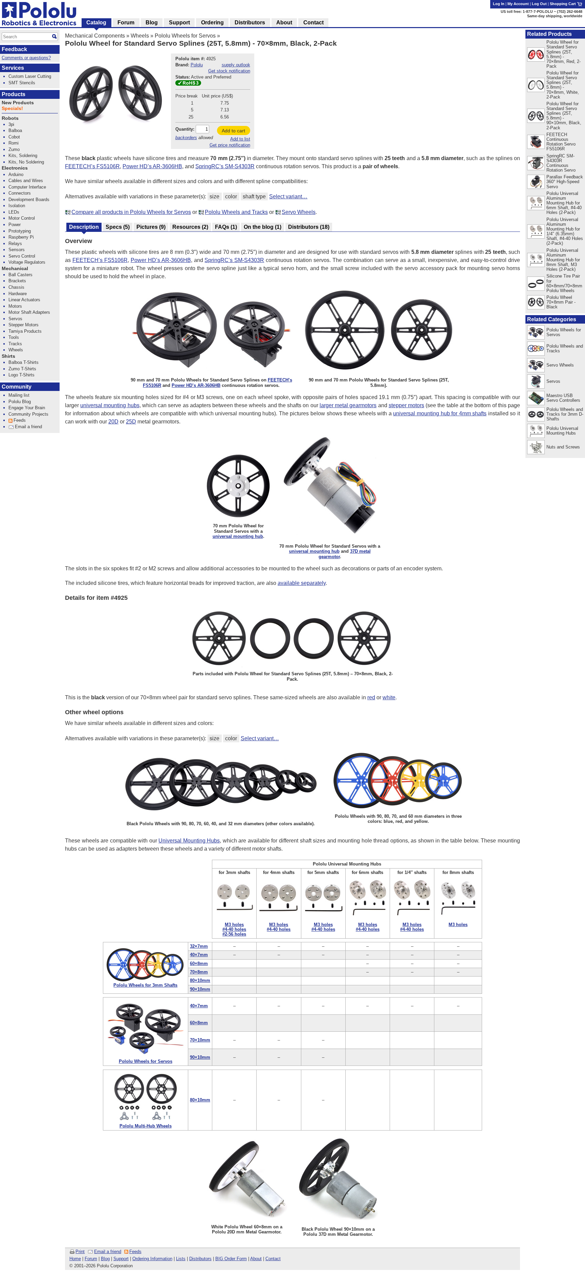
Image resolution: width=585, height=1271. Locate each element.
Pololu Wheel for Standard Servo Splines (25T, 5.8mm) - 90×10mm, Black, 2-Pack (563, 115)
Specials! (12, 108)
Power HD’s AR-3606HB (152, 166)
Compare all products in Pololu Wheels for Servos (131, 212)
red (371, 697)
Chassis (16, 287)
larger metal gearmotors (348, 405)
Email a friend (107, 1251)
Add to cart (233, 130)
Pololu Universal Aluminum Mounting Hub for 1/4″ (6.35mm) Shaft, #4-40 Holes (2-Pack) (564, 231)
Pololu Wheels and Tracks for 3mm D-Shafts (564, 414)
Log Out (539, 4)
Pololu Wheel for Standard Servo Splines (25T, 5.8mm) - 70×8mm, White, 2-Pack (562, 84)
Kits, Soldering (22, 155)
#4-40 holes (234, 929)
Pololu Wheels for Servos (185, 36)
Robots (10, 118)
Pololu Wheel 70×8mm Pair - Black (561, 302)
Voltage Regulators (26, 262)
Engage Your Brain (26, 407)
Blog (105, 1258)
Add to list (240, 138)
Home (75, 1258)
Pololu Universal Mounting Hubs (562, 431)
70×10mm (200, 1040)
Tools (13, 337)
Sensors (16, 249)
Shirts (8, 356)
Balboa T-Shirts (23, 362)
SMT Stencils (21, 82)
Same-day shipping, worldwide (554, 16)
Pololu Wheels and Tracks (236, 212)
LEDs (13, 212)
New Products (18, 102)
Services (13, 68)
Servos (553, 381)
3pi (11, 124)
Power (14, 224)
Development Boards (28, 199)
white (389, 697)
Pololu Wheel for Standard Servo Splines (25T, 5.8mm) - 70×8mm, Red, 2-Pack (563, 54)
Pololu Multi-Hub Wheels (146, 1125)
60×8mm (199, 963)
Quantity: (184, 129)
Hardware (17, 293)
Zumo (14, 149)
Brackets (17, 280)
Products (13, 94)
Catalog (96, 22)
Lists (181, 1258)
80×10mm (200, 980)
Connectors (19, 193)
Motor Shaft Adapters (29, 312)
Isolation (16, 205)
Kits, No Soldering (26, 162)
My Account (518, 4)
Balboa (15, 130)
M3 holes (234, 924)
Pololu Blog (19, 401)
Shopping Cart (563, 4)
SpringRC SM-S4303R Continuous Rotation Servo (561, 163)
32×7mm (199, 946)
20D (113, 421)
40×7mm (199, 954)
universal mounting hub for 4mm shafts (439, 413)
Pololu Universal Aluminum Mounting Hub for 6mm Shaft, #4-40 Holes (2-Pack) (564, 203)
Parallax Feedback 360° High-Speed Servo (564, 181)
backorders (186, 137)
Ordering (212, 22)
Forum (91, 1258)
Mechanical (15, 268)
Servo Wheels (299, 212)
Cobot (14, 136)
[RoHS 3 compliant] (188, 84)
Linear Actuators (24, 299)
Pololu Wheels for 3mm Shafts (145, 985)
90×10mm (200, 989)
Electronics (15, 168)
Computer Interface (27, 187)
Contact (273, 1258)
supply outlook (236, 64)
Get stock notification (229, 70)
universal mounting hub (238, 536)
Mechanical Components (95, 36)
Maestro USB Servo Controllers (563, 398)
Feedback (14, 49)
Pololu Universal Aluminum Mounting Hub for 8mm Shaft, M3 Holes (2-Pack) (563, 260)
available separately (302, 583)
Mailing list (18, 395)
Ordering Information (152, 1258)
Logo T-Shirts (21, 374)
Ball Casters (20, 274)
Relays (15, 243)
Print (80, 1251)
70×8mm (199, 971)
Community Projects (28, 414)
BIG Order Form (231, 1258)
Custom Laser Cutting (29, 76)
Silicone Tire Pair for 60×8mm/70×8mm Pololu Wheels (564, 283)
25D (131, 421)
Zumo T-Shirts (22, 368)
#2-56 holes (234, 934)
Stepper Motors (23, 324)
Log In (498, 4)
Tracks (15, 343)
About (256, 1258)
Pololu (197, 64)
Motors (15, 306)
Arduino (15, 174)
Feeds (135, 1251)
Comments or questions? (26, 57)
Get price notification (230, 145)
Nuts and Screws (563, 447)
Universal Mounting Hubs (189, 840)
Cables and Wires (25, 180)
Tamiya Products (25, 331)
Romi (13, 143)
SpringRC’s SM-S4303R (225, 166)
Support (121, 1258)
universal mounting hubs (109, 405)
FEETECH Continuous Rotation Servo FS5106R (561, 141)
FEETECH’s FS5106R (92, 166)
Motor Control (21, 218)
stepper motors (406, 405)
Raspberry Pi (21, 237)
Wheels (140, 36)
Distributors (200, 1258)
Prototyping (19, 231)
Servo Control (21, 256)
